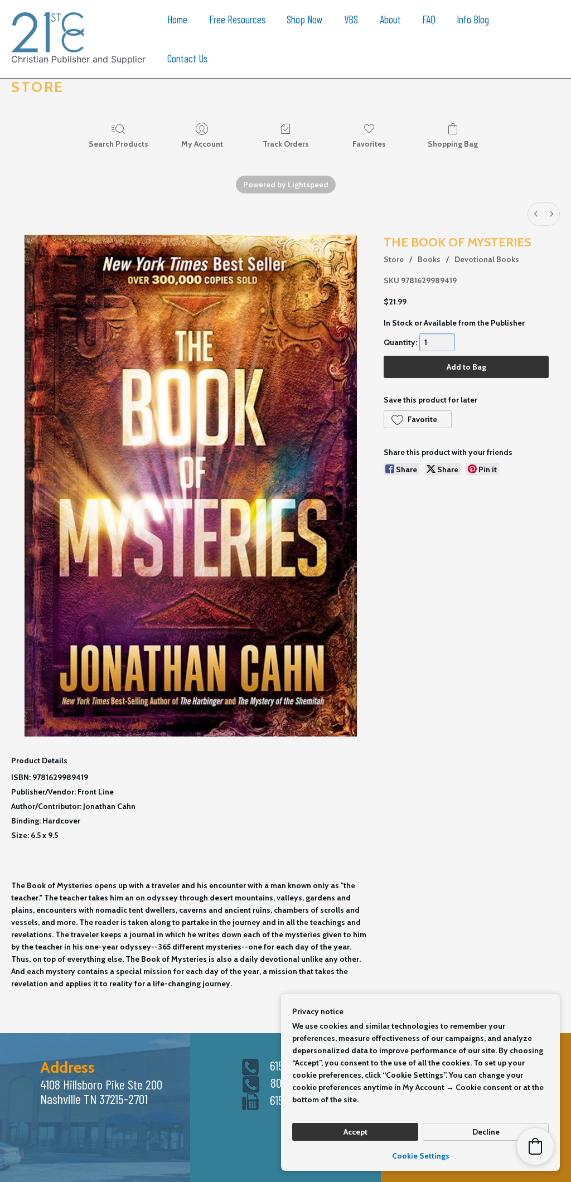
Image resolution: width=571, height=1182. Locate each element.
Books (429, 259)
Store (394, 259)
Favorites (369, 144)
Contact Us (187, 58)
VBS (351, 19)
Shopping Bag (453, 144)
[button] (418, 419)
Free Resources (237, 19)
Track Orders (286, 144)
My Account (202, 144)
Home (177, 19)
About (390, 19)
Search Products (118, 144)
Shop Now (305, 19)
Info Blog (473, 19)
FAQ (428, 19)
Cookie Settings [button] (420, 1156)
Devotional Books (486, 259)
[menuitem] (536, 214)
